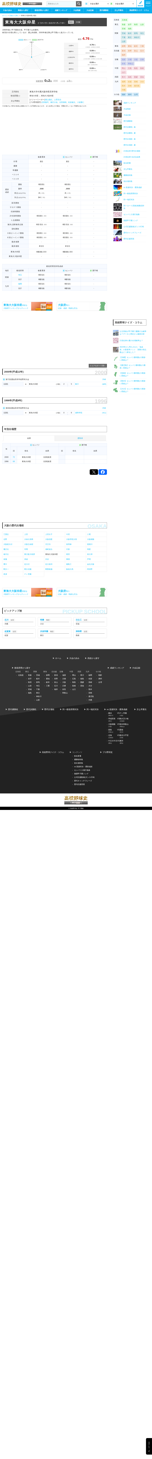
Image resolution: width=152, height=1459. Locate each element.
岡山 (123, 68)
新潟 (123, 51)
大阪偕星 (48, 539)
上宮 (26, 534)
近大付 (27, 564)
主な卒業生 (119, 10)
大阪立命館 (28, 544)
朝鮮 (123, 94)
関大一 (6, 569)
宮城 (123, 29)
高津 (5, 574)
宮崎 (130, 86)
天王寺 (48, 544)
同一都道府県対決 (70, 709)
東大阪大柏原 (29, 554)
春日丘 (6, 554)
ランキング (61, 10)
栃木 (130, 33)
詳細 (104, 379)
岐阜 (136, 46)
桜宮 (68, 554)
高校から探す (23, 10)
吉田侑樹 (62, 102)
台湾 (136, 94)
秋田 (136, 24)
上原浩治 (57, 100)
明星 (89, 549)
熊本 (123, 86)
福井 (123, 55)
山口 (123, 72)
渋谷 (47, 559)
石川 (142, 51)
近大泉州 (48, 564)
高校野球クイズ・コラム (139, 10)
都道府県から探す (42, 10)
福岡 (20, 284)
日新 (68, 549)
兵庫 (142, 59)
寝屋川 (89, 544)
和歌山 (130, 64)
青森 (123, 24)
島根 (142, 68)
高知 (142, 77)
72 (14, 457)
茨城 (123, 33)
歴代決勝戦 (31, 709)
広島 (130, 68)
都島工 (69, 564)
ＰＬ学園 (27, 574)
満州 (130, 94)
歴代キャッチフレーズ (83, 781)
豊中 (5, 564)
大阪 (136, 59)
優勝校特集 (78, 759)
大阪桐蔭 (90, 539)
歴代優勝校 (104, 10)
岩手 (130, 24)
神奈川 (136, 37)
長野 (130, 51)
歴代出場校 (49, 709)
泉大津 (89, 554)
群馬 (136, 33)
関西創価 (48, 569)
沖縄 (123, 90)
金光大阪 (90, 564)
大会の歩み (7, 10)
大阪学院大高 (71, 539)
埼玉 (20, 275)
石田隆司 (45, 102)
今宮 (68, 534)
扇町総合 (48, 549)
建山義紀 (48, 100)
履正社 (6, 549)
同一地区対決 (93, 709)
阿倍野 (89, 569)
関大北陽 (27, 569)
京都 (130, 59)
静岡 (123, 46)
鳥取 (136, 68)
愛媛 (136, 77)
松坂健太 (71, 102)
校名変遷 (77, 756)
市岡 (26, 549)
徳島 (130, 77)
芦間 (89, 559)
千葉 (123, 37)
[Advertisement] (54, 133)
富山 (136, 51)
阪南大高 (69, 569)
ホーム (58, 658)
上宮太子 (48, 534)
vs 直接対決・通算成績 (117, 709)
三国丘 (6, 534)
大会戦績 (76, 10)
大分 (142, 82)
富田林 (69, 544)
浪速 (26, 559)
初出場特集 (78, 763)
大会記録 (90, 10)
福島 (130, 29)
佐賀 (130, 82)
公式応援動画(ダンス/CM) (84, 777)
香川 (123, 77)
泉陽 (5, 559)
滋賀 (123, 59)
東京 (130, 37)
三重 (142, 46)
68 (14, 461)
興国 (68, 559)
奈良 (123, 64)
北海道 (124, 20)
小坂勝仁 (80, 102)
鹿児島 (136, 86)
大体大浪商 (28, 539)
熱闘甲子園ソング (81, 774)
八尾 (89, 534)
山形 (142, 24)
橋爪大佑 (54, 102)
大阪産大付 (7, 544)
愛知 (130, 46)
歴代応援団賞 (79, 784)
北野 (5, 539)
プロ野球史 (108, 752)
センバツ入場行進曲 (82, 770)
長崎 (136, 82)
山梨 (123, 41)
